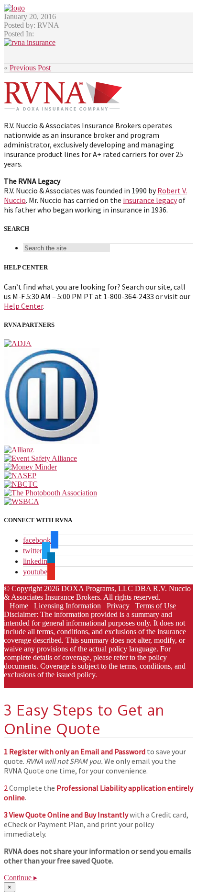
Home (19, 606)
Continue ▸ (20, 878)
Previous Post (30, 68)
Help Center (23, 306)
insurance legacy (150, 200)
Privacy (118, 606)
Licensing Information (67, 606)
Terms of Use (155, 606)
